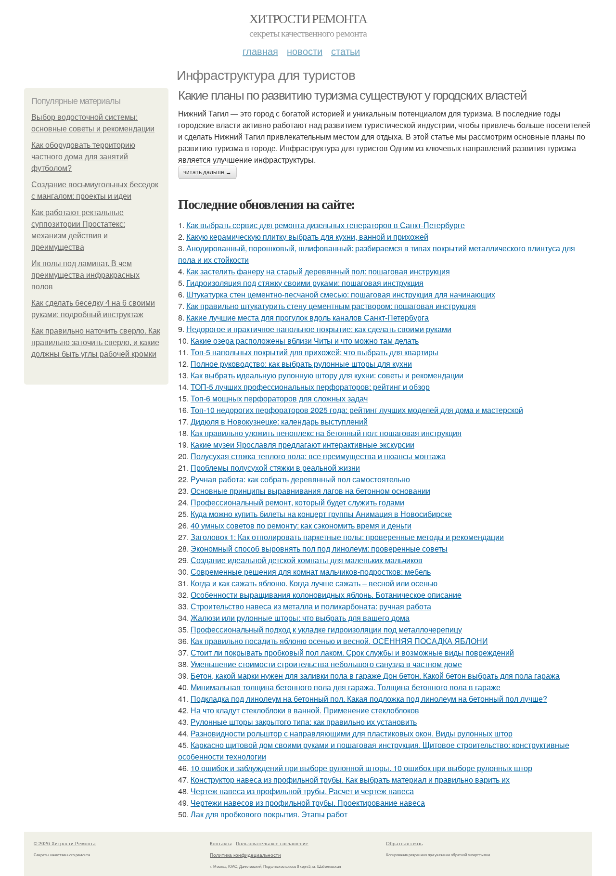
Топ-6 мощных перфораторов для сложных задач (279, 398)
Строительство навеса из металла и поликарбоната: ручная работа (311, 606)
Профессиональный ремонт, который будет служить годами (297, 502)
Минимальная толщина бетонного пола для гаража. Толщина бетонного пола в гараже (345, 687)
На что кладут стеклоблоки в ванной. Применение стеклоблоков (305, 710)
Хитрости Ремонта (308, 18)
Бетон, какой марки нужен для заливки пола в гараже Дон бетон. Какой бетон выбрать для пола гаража (375, 675)
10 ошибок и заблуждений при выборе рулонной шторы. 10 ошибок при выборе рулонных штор (361, 767)
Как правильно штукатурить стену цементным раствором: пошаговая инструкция (331, 305)
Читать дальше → (207, 172)
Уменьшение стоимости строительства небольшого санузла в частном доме (326, 664)
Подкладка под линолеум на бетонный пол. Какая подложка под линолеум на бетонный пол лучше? (369, 698)
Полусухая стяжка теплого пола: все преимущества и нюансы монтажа (318, 456)
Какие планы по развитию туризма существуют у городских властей (352, 95)
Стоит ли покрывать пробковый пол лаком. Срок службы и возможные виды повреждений (352, 652)
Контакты (220, 843)
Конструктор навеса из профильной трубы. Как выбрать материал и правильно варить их (350, 779)
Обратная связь (404, 843)
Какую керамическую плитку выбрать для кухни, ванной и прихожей (307, 236)
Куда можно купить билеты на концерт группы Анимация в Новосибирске (321, 513)
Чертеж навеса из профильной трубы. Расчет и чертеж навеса (302, 791)
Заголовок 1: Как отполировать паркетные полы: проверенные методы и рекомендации (347, 536)
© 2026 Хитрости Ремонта (65, 843)
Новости (304, 51)
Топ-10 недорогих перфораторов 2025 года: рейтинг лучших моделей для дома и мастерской (357, 409)
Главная (260, 51)
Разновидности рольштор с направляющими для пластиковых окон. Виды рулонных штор (352, 733)
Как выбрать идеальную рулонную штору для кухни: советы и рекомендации (327, 375)
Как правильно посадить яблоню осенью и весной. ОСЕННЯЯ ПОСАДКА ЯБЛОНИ (339, 640)
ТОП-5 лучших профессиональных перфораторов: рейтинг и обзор (310, 386)
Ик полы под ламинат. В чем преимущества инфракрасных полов (85, 275)
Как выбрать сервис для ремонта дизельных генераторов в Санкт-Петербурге (325, 225)
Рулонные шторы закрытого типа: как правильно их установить (304, 721)
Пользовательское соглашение (272, 843)
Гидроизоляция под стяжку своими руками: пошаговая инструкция (305, 282)
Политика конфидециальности (245, 854)
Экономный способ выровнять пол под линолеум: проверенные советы (319, 548)
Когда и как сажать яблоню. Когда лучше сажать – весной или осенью (314, 583)
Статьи (345, 51)
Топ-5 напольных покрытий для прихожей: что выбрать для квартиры (314, 352)
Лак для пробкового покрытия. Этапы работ (269, 814)
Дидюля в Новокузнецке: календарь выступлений (279, 421)
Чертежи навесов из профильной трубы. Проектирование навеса (308, 802)
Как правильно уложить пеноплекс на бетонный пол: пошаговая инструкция (326, 432)
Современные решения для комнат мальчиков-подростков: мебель (311, 571)
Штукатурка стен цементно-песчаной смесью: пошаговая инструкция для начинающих (340, 294)
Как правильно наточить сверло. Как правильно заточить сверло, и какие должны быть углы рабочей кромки (95, 342)
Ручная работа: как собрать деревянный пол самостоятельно (300, 479)
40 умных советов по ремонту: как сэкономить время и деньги (301, 525)
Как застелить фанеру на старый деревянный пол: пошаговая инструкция (318, 271)
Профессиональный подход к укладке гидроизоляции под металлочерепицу (326, 629)
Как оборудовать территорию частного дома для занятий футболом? (83, 156)
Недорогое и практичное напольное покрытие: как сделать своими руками (318, 329)
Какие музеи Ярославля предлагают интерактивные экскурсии (302, 444)
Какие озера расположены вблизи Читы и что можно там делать (305, 340)
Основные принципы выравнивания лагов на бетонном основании (310, 490)
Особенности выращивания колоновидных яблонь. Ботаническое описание (326, 594)
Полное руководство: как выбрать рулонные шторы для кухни (301, 363)
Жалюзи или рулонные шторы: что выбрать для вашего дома (300, 617)
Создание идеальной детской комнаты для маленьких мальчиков (307, 560)
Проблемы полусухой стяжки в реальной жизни (275, 467)
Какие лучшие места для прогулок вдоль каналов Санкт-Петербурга (307, 317)
